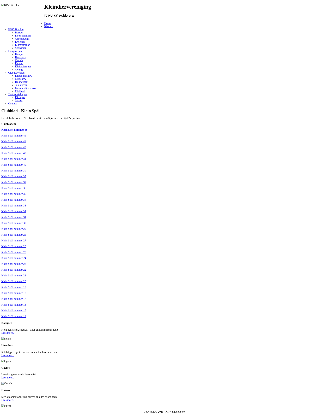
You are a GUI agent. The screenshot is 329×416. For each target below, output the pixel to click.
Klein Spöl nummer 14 (13, 316)
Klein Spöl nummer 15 (13, 310)
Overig (19, 69)
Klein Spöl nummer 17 (13, 298)
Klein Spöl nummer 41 (13, 158)
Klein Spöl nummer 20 (13, 281)
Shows (18, 100)
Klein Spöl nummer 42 (13, 153)
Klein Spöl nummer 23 (13, 263)
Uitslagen (20, 97)
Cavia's (19, 60)
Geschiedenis (22, 38)
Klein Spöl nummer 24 (13, 258)
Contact (12, 103)
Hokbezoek (21, 81)
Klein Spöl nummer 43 (13, 147)
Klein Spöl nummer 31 (13, 217)
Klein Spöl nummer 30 (13, 223)
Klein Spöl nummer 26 (13, 246)
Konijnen (20, 54)
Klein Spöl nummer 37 (13, 182)
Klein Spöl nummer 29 (13, 228)
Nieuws (48, 26)
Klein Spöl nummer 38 (13, 176)
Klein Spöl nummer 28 (13, 234)
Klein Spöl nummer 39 (13, 170)
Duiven (19, 63)
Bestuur (19, 32)
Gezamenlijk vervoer (26, 88)
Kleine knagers (23, 66)
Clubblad (20, 91)
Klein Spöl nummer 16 (13, 304)
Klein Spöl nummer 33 (13, 205)
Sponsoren (21, 47)
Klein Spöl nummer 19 (13, 287)
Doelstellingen (23, 35)
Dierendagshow (23, 75)
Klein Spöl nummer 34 (13, 199)
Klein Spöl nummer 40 (13, 164)
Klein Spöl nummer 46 (14, 129)
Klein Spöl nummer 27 (13, 240)
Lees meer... (7, 332)
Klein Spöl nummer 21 (13, 275)
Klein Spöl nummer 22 (13, 269)
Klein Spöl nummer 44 (13, 141)
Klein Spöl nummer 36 (13, 188)
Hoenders (20, 57)
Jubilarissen (21, 85)
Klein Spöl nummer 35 (13, 193)
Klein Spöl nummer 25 (13, 252)
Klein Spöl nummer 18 (13, 293)
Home (47, 23)
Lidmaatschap (22, 44)
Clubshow (20, 78)
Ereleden (20, 41)
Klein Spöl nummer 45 (13, 135)
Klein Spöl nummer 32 (13, 211)
